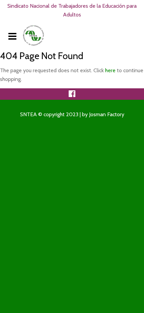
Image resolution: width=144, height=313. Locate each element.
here (110, 70)
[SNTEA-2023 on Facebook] (72, 95)
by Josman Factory (103, 114)
